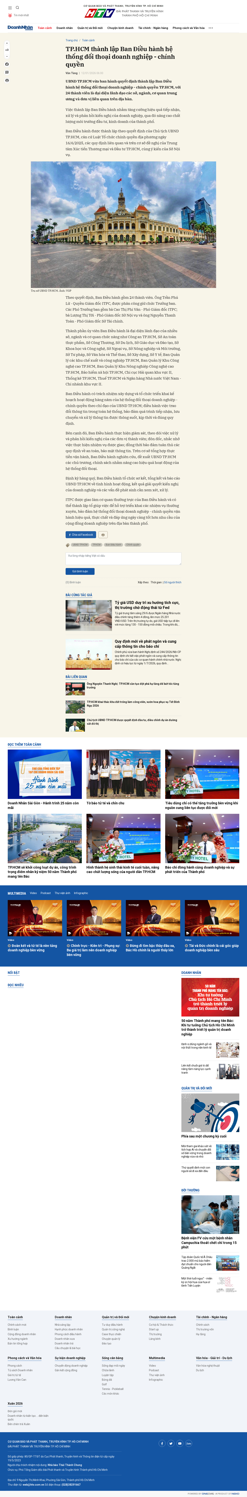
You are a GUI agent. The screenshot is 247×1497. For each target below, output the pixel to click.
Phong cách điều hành (68, 1334)
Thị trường (155, 1334)
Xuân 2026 (15, 1403)
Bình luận (13, 1329)
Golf (104, 1384)
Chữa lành (108, 1370)
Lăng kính (155, 1338)
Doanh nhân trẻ (64, 1343)
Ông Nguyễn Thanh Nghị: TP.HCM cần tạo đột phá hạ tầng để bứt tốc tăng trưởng (133, 685)
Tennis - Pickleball (113, 1389)
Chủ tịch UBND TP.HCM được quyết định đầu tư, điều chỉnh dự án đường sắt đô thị (132, 722)
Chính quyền (133, 544)
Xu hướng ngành (18, 1338)
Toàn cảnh (45, 28)
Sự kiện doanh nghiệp (70, 1358)
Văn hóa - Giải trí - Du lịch (214, 1358)
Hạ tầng (201, 1334)
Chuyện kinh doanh (120, 28)
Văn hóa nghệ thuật (208, 1365)
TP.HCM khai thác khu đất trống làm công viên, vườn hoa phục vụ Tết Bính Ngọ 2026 (133, 703)
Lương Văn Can (17, 1379)
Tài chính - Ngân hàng (153, 28)
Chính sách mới (17, 1324)
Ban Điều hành (113, 544)
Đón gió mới (15, 1411)
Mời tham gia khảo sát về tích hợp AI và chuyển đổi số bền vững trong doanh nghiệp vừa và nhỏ (196, 1151)
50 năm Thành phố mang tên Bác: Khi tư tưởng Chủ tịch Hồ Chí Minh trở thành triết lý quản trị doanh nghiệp (208, 1027)
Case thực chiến (111, 1334)
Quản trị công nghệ (113, 1329)
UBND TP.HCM (80, 544)
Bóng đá (107, 1379)
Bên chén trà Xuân (19, 1424)
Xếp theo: (143, 582)
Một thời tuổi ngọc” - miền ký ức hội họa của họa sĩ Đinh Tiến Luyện (196, 1282)
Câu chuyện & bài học (67, 1348)
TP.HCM (97, 544)
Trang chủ (72, 40)
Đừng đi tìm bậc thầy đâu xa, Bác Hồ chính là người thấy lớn (150, 948)
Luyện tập (108, 1375)
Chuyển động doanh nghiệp (71, 1365)
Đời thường (190, 1190)
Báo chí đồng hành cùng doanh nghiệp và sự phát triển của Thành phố (199, 869)
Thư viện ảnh (62, 893)
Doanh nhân (65, 28)
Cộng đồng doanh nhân (22, 1334)
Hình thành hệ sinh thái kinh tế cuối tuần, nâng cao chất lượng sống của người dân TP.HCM (122, 869)
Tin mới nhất (21, 15)
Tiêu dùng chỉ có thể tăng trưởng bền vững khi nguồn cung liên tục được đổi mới (201, 805)
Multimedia (17, 893)
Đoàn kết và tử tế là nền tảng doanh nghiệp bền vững (32, 948)
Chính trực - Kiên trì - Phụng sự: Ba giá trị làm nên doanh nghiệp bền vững (93, 950)
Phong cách (15, 1365)
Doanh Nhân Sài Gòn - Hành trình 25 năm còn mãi (43, 805)
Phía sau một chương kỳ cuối (204, 1136)
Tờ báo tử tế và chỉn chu (105, 803)
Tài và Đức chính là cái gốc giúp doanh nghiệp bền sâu (212, 948)
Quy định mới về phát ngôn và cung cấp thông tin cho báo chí (145, 644)
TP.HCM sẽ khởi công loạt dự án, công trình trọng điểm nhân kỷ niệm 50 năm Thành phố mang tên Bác (42, 871)
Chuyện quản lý (111, 1338)
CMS (208, 1494)
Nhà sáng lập (62, 1324)
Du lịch (200, 1370)
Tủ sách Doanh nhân (20, 1370)
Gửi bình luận (80, 571)
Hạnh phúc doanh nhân (69, 1329)
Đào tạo (106, 1343)
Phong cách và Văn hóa (189, 28)
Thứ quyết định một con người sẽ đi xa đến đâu (195, 1169)
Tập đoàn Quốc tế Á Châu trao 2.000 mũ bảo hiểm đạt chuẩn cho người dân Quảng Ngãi (196, 1262)
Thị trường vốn (205, 1329)
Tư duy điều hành (112, 1324)
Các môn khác (110, 1393)
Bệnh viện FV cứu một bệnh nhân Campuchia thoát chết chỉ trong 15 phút (209, 1242)
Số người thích (172, 582)
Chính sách (202, 1324)
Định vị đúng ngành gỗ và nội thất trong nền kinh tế (196, 1046)
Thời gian (156, 582)
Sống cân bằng (112, 1358)
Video (33, 893)
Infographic (81, 893)
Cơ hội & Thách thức (161, 1324)
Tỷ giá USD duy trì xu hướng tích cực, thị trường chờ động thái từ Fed (147, 605)
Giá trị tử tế (14, 1375)
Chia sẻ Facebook (82, 534)
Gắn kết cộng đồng (66, 1370)
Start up (154, 1329)
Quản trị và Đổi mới (90, 28)
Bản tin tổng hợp (18, 1343)
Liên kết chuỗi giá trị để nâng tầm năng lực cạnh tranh (196, 1069)
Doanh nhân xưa (65, 1338)
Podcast (46, 893)
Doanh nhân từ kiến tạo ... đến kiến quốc (28, 1417)
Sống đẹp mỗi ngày (113, 1365)
